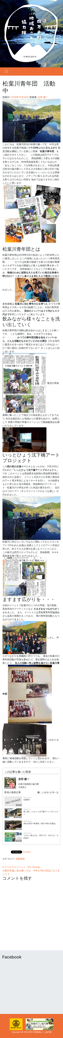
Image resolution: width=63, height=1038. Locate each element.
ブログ (19, 805)
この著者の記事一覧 (49, 792)
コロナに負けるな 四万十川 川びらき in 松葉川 (40, 836)
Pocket (27, 851)
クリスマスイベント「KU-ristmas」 (23, 867)
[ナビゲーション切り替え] (6, 71)
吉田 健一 (42, 97)
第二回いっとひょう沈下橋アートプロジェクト (41, 812)
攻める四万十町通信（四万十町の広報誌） (40, 823)
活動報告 (20, 858)
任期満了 (26, 800)
